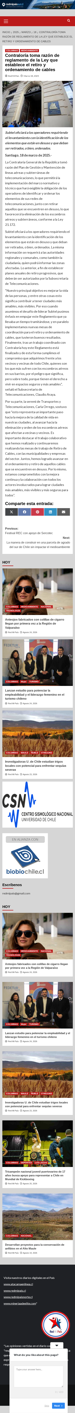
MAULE (24, 753)
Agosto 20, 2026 (30, 1183)
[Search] (68, 21)
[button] (6, 20)
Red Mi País (13, 76)
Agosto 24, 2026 (30, 632)
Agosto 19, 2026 (30, 1253)
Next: (38, 542)
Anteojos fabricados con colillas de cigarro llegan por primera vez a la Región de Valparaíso (34, 623)
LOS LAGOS (41, 1163)
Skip (46, 1405)
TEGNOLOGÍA (13, 611)
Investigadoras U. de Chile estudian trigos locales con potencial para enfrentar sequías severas (35, 765)
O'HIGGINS (46, 753)
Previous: (29, 531)
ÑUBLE (34, 753)
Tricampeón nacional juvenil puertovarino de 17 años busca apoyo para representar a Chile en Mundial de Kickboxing (35, 1175)
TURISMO (34, 682)
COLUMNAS (12, 50)
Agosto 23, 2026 (30, 774)
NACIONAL (46, 607)
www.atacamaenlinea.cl (18, 1284)
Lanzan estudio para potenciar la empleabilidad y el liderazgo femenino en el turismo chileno (34, 694)
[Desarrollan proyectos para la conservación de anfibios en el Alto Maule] (37, 1217)
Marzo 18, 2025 (31, 76)
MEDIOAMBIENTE (29, 50)
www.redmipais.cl (15, 1290)
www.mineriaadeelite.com (20, 1303)
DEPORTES (26, 1163)
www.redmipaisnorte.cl (18, 1297)
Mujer (23, 682)
